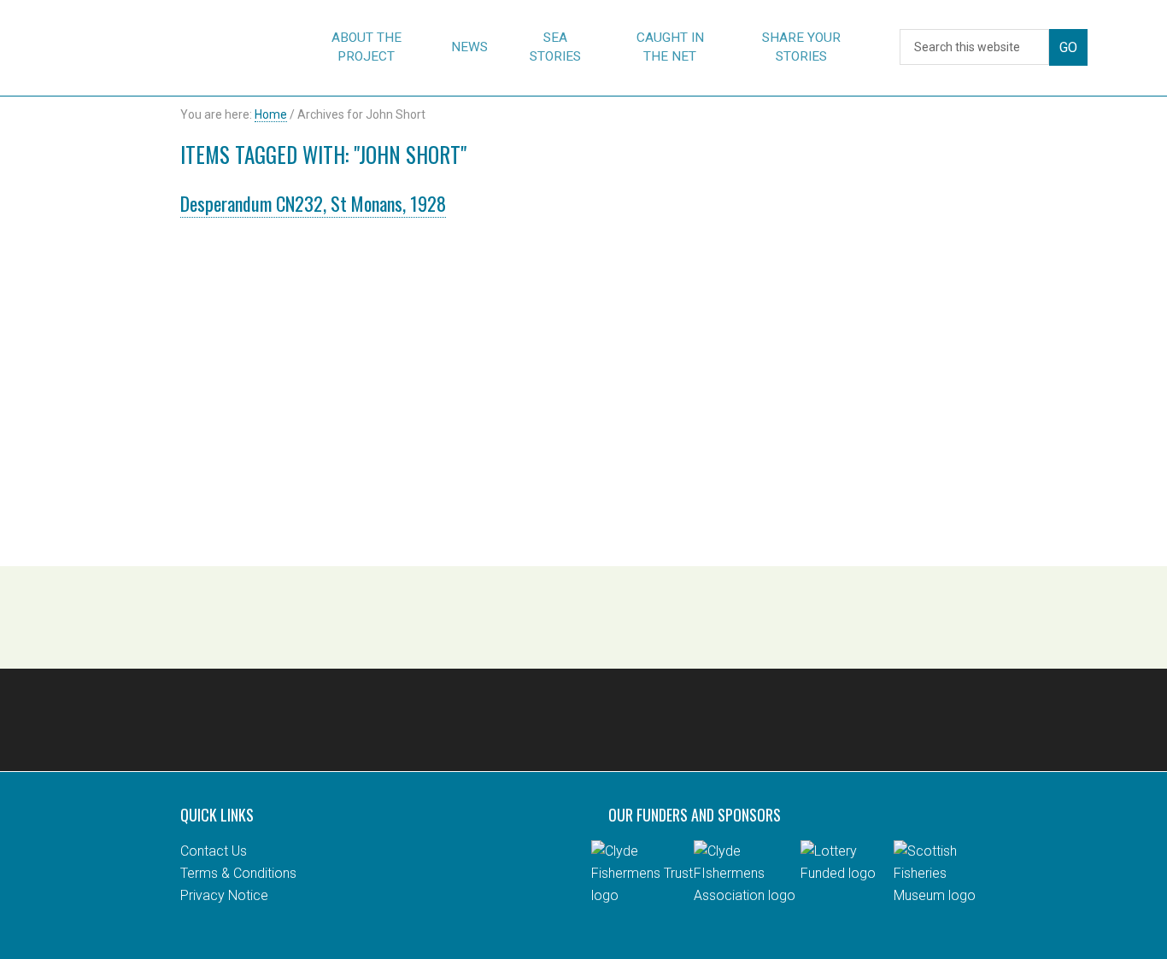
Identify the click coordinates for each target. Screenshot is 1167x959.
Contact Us (213, 851)
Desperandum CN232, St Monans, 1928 (313, 203)
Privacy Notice (224, 895)
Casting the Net (149, 48)
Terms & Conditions (238, 873)
